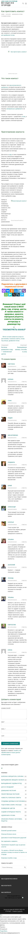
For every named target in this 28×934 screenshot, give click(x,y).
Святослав (12, 624)
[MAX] (4, 291)
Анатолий (11, 565)
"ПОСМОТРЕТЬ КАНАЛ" (14, 329)
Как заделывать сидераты (9, 841)
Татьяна (11, 539)
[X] (14, 294)
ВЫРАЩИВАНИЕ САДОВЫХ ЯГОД (11, 783)
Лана (9, 400)
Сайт (2, 735)
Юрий (10, 485)
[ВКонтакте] (8, 291)
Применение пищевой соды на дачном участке (13, 846)
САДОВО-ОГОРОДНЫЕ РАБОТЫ (11, 812)
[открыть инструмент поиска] (23, 3)
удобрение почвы (14, 340)
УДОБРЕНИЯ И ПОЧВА (17, 14)
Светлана (11, 364)
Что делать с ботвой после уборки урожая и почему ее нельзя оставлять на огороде (14, 852)
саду (10, 154)
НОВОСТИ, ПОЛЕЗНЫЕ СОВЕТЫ (11, 797)
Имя (3, 722)
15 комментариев (5, 16)
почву (23, 116)
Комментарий (6, 708)
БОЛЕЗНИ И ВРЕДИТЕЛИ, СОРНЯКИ (12, 776)
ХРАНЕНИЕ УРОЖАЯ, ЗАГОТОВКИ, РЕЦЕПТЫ (11, 820)
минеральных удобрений (14, 108)
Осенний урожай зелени (8, 830)
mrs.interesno (13, 435)
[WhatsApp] (6, 294)
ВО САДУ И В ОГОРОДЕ (7, 4)
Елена (10, 650)
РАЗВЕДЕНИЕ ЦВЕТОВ (8, 808)
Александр (12, 507)
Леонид (10, 578)
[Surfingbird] (22, 294)
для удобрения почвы (8, 35)
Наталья (11, 522)
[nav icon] (26, 3)
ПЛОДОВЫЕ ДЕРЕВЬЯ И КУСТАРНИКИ (13, 801)
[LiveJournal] (18, 294)
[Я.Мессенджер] (10, 294)
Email (3, 729)
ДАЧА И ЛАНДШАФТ (7, 787)
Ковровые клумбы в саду (9, 858)
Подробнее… (4, 931)
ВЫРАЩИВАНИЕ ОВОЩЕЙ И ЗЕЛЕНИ (12, 780)
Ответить (24, 366)
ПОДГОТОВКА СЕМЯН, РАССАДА (11, 804)
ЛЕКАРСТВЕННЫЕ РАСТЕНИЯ (10, 794)
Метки (5, 336)
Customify (19, 911)
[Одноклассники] (12, 291)
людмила (11, 462)
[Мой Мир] (16, 291)
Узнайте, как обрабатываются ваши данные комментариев (11, 752)
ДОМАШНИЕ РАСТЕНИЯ (8, 790)
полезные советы (14, 338)
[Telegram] (20, 291)
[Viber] (24, 291)
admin (2, 14)
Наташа (10, 379)
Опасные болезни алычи (8, 834)
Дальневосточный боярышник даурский (13, 837)
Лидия (10, 418)
